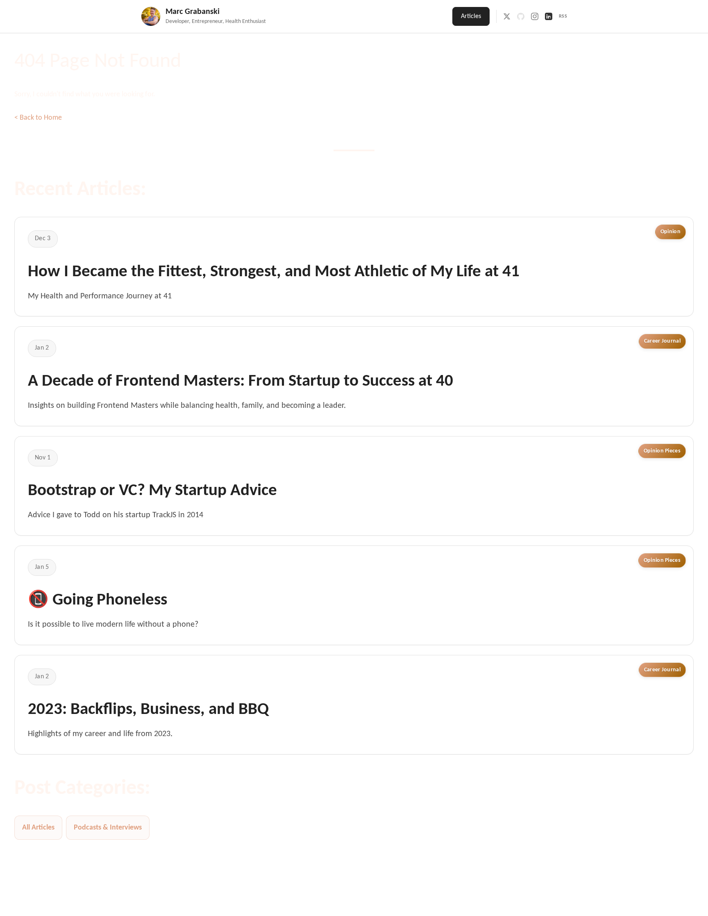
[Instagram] (534, 16)
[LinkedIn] (548, 16)
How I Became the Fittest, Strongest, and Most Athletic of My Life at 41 (274, 272)
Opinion (670, 232)
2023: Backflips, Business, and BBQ (148, 710)
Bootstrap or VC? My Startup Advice (152, 491)
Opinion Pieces (662, 451)
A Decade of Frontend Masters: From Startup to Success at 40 (240, 381)
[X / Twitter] (507, 16)
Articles (471, 16)
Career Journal (662, 341)
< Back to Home (38, 118)
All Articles (38, 828)
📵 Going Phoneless (97, 600)
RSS (563, 16)
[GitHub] (520, 16)
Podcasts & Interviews (108, 828)
